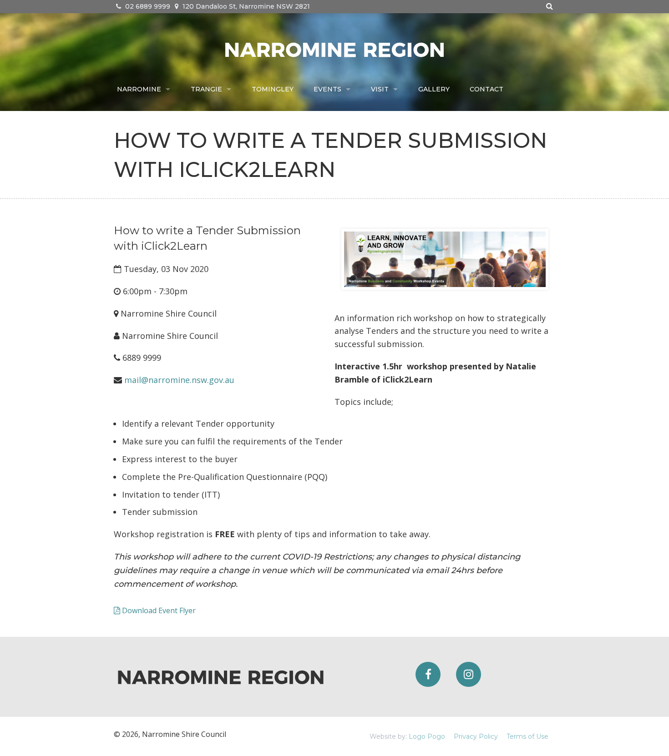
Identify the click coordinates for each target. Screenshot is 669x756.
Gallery (434, 89)
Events (327, 89)
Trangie (206, 89)
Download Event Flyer (158, 610)
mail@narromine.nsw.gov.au (179, 379)
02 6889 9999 (146, 6)
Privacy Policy (476, 736)
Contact (486, 89)
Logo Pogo (427, 736)
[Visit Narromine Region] (334, 49)
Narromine (139, 89)
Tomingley (273, 89)
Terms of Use (527, 736)
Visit (380, 89)
